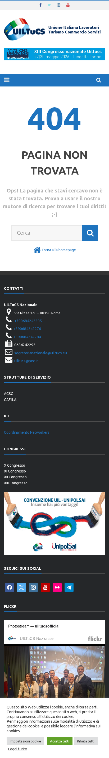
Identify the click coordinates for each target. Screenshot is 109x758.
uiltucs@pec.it (26, 361)
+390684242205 (28, 321)
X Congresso (14, 465)
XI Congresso (15, 471)
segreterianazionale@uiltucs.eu (40, 353)
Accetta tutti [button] (59, 741)
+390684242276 (27, 329)
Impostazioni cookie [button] (25, 741)
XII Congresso (15, 477)
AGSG (8, 394)
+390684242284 (27, 337)
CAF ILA (10, 400)
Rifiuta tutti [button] (85, 741)
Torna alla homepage (59, 250)
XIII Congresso (16, 483)
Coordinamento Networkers (26, 432)
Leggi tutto (17, 749)
